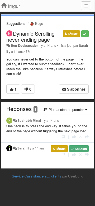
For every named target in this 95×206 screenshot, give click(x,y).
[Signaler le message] (63, 136)
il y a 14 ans (50, 120)
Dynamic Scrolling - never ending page (32, 36)
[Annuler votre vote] (80, 136)
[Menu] (86, 5)
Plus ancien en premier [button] (66, 109)
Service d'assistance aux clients (36, 176)
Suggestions (15, 23)
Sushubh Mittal (29, 120)
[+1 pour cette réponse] (74, 136)
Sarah (83, 45)
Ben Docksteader (24, 45)
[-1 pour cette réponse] (87, 136)
